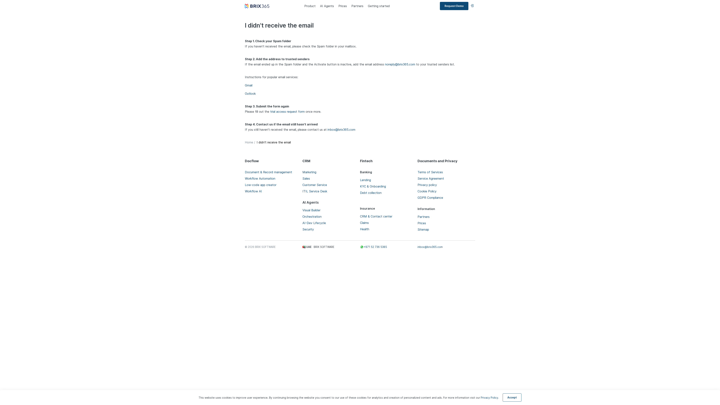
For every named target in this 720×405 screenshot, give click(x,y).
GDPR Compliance (430, 198)
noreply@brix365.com (400, 64)
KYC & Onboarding (373, 186)
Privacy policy (427, 185)
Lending (365, 180)
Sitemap (423, 229)
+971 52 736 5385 (375, 246)
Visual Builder (311, 210)
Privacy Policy (489, 397)
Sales (306, 178)
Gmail (248, 85)
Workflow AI (253, 191)
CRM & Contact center (376, 216)
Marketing (309, 172)
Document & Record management (268, 172)
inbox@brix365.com (341, 129)
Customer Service (314, 185)
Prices (342, 6)
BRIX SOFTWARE (265, 246)
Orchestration (312, 216)
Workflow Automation (260, 178)
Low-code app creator (260, 185)
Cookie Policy (427, 191)
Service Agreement (431, 178)
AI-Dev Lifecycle (314, 223)
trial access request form (288, 111)
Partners (357, 6)
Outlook (250, 93)
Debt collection (371, 193)
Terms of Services (430, 172)
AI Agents (327, 6)
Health (364, 229)
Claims (364, 223)
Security (308, 229)
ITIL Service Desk (314, 191)
